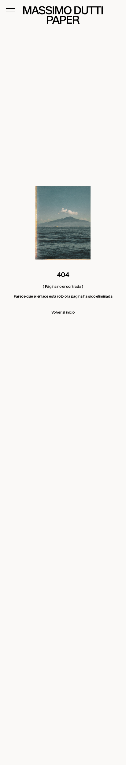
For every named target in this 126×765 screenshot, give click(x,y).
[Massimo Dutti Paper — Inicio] (63, 15)
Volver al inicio (62, 312)
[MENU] (10, 10)
